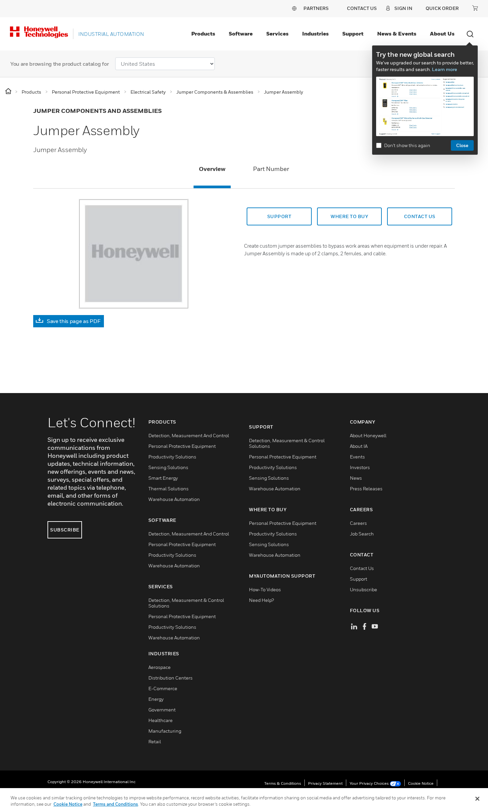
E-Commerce (162, 688)
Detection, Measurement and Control (188, 435)
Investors (360, 467)
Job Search (362, 533)
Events (357, 456)
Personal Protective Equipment (182, 446)
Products (203, 33)
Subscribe (64, 529)
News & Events (396, 33)
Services (277, 33)
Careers (358, 523)
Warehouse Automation (174, 499)
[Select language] (294, 8)
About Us (442, 33)
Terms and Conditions (115, 804)
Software (241, 33)
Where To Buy (349, 216)
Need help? (261, 600)
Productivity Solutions (172, 456)
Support (353, 33)
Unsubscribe (363, 589)
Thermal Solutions (168, 488)
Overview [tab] (212, 168)
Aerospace (159, 667)
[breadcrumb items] (8, 91)
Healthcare (160, 720)
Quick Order (442, 8)
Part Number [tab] (271, 168)
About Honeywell (368, 435)
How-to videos (265, 589)
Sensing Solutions (168, 467)
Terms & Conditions (282, 783)
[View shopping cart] (475, 8)
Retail (154, 741)
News (356, 478)
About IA (358, 446)
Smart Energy (163, 478)
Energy (156, 699)
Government (162, 709)
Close (462, 145)
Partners (316, 8)
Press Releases (366, 488)
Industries (315, 33)
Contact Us (362, 568)
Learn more (444, 69)
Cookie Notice (421, 783)
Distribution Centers (170, 678)
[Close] (477, 798)
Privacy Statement (325, 783)
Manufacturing (164, 731)
